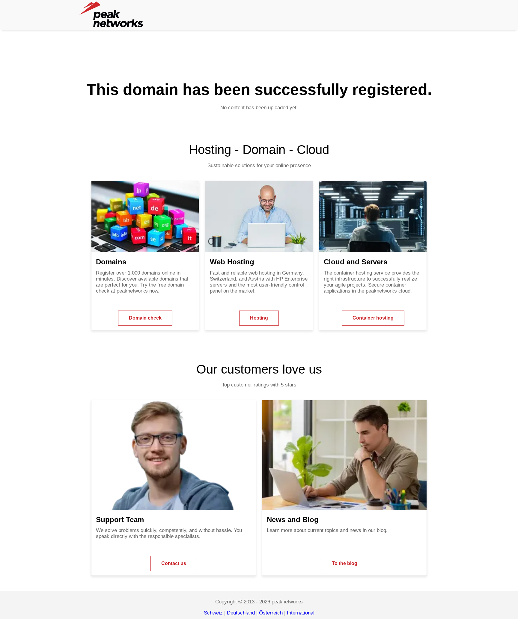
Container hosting (373, 317)
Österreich (271, 613)
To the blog (344, 563)
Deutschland (241, 613)
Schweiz (213, 613)
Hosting (259, 317)
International (300, 613)
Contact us (173, 563)
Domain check (145, 317)
